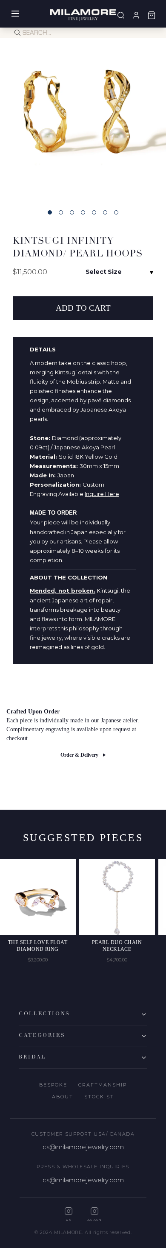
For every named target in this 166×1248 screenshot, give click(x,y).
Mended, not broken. (62, 590)
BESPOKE (53, 1085)
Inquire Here (102, 493)
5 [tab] (94, 212)
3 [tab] (72, 212)
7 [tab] (116, 212)
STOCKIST (99, 1097)
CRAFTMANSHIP (102, 1085)
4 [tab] (83, 212)
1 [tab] (50, 212)
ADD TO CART (83, 308)
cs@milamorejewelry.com (83, 1147)
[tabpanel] (83, 120)
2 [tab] (61, 212)
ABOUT (62, 1097)
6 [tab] (105, 212)
